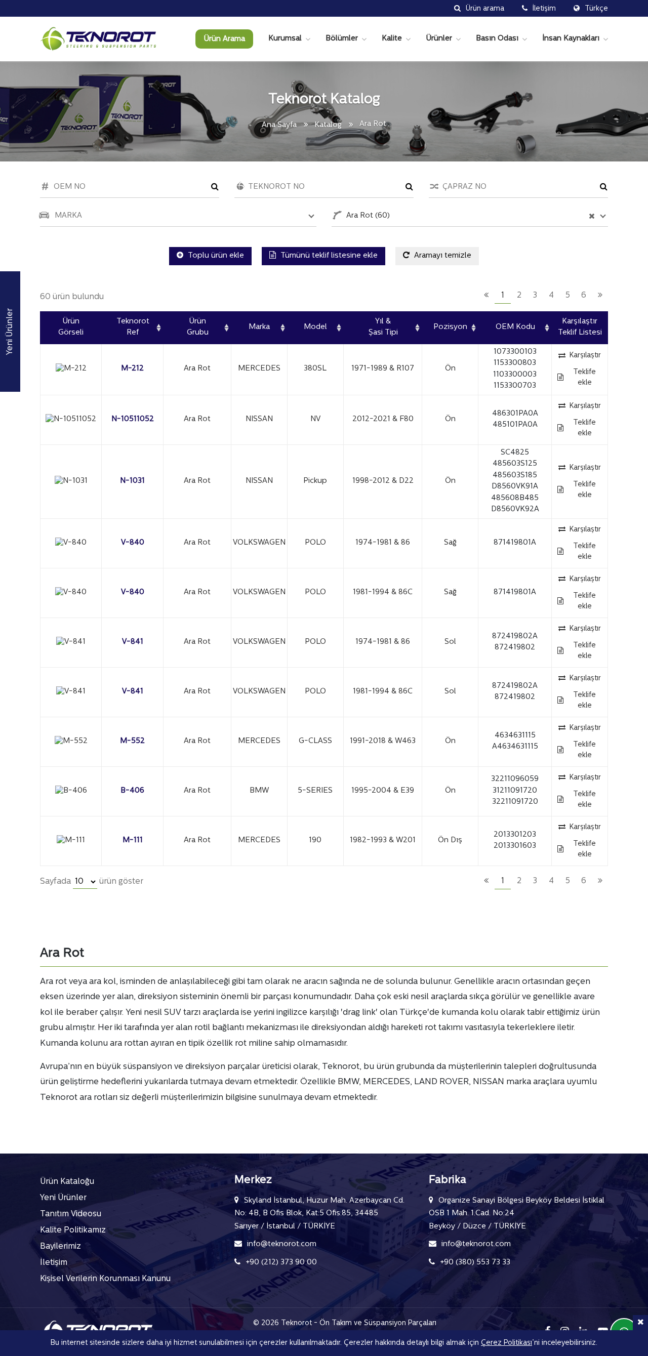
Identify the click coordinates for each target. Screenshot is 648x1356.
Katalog (328, 125)
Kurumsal (285, 39)
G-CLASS (315, 741)
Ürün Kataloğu (67, 1182)
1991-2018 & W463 (383, 741)
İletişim (53, 1263)
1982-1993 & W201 (383, 840)
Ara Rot (197, 369)
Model (315, 327)
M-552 (132, 741)
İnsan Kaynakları (570, 39)
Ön (450, 369)
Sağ (450, 543)
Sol (450, 642)
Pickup (315, 481)
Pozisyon (450, 327)
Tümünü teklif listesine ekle (328, 256)
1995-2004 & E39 (382, 791)
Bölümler (342, 39)
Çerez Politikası (506, 1343)
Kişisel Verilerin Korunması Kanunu (105, 1279)
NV (315, 419)
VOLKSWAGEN (259, 543)
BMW (259, 791)
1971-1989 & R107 (382, 369)
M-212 (132, 369)
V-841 (132, 642)
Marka (259, 327)
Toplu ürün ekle (215, 256)
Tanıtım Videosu (70, 1214)
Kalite (392, 39)
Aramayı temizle (441, 256)
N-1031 (132, 481)
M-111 (133, 840)
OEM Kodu (515, 327)
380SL (315, 369)
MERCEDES (259, 369)
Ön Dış (450, 840)
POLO (315, 543)
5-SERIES (315, 791)
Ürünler (439, 39)
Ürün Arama (224, 39)
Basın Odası (497, 39)
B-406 (132, 791)
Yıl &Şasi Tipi (383, 327)
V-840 (132, 543)
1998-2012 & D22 (383, 481)
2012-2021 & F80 (383, 419)
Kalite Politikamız (73, 1230)
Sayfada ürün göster (91, 882)
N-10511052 (132, 419)
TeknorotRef (132, 327)
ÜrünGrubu (198, 327)
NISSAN (259, 419)
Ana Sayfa (279, 125)
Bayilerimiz (60, 1247)
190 (315, 840)
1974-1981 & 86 (382, 543)
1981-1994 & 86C (383, 592)
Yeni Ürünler (63, 1198)
